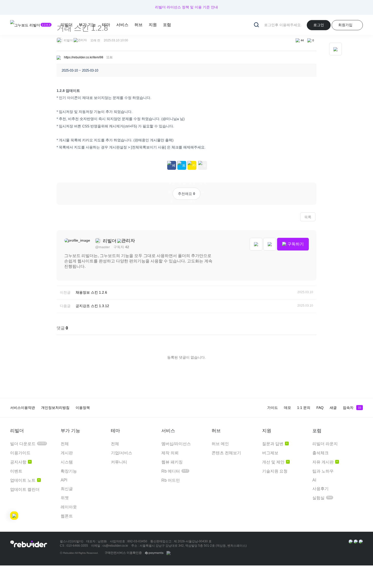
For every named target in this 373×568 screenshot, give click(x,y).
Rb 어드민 (170, 480)
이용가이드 (20, 453)
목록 (307, 217)
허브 (138, 25)
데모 (287, 408)
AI (314, 480)
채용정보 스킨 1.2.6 (91, 292)
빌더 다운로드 (28, 444)
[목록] (335, 49)
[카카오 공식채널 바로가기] (351, 541)
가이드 (272, 408)
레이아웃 (69, 507)
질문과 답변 (274, 444)
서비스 (122, 25)
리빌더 (66, 25)
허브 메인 (220, 444)
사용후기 (320, 489)
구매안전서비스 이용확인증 (123, 553)
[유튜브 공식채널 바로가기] (361, 541)
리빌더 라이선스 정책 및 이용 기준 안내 (186, 7)
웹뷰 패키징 (172, 462)
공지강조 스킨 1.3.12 (92, 306)
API (64, 480)
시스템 (67, 462)
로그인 (318, 25)
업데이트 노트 (25, 480)
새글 (333, 408)
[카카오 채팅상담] (356, 541)
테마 (106, 25)
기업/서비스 (121, 453)
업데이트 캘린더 (25, 489)
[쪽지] (269, 244)
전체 (65, 444)
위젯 (65, 498)
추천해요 (186, 194)
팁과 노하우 (323, 471)
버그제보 (270, 453)
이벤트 (16, 471)
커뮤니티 (119, 462)
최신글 (67, 489)
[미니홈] (256, 244)
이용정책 (83, 408)
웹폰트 (67, 516)
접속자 (352, 408)
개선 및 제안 (275, 462)
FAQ (320, 408)
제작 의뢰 (170, 453)
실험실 (322, 498)
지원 (153, 25)
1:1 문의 (303, 408)
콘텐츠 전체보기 (226, 453)
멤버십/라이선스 (176, 444)
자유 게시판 (325, 462)
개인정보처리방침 (55, 408)
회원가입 (345, 25)
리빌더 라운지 (325, 444)
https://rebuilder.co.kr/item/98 (83, 57)
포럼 (167, 25)
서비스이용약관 (22, 408)
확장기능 (69, 471)
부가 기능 (87, 25)
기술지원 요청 (274, 471)
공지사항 (20, 462)
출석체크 (320, 453)
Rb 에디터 (174, 471)
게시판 (67, 453)
